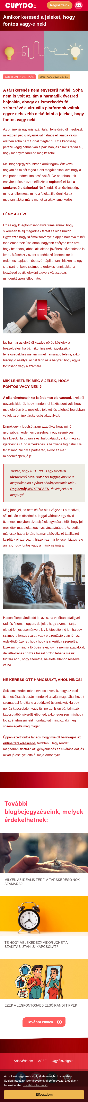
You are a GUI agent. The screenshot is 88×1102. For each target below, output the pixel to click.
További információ (35, 1085)
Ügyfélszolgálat (63, 1061)
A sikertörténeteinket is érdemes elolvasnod (37, 397)
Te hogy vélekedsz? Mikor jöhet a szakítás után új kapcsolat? (36, 944)
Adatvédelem (23, 1061)
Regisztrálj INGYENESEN (29, 489)
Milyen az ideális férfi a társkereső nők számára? (42, 882)
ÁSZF (42, 1061)
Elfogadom (44, 1094)
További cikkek (40, 1022)
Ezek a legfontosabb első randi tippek (41, 1005)
